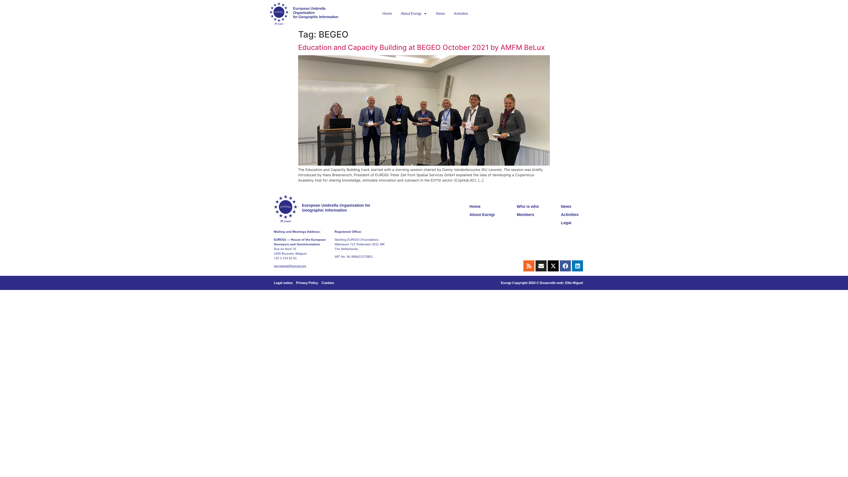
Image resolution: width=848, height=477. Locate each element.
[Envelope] (541, 265)
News (440, 13)
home (387, 13)
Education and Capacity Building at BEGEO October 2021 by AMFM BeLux (421, 47)
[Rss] (528, 265)
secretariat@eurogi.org (290, 266)
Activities (461, 13)
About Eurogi (411, 13)
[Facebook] (565, 265)
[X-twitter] (553, 265)
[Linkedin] (577, 265)
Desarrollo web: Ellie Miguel (561, 283)
